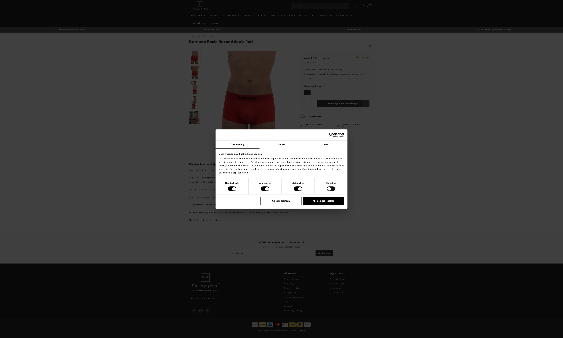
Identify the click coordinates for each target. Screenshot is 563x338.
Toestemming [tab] (237, 144)
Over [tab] (325, 144)
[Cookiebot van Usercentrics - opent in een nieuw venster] (331, 135)
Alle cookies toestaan (323, 201)
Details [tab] (281, 144)
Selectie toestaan (281, 201)
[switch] (262, 188)
